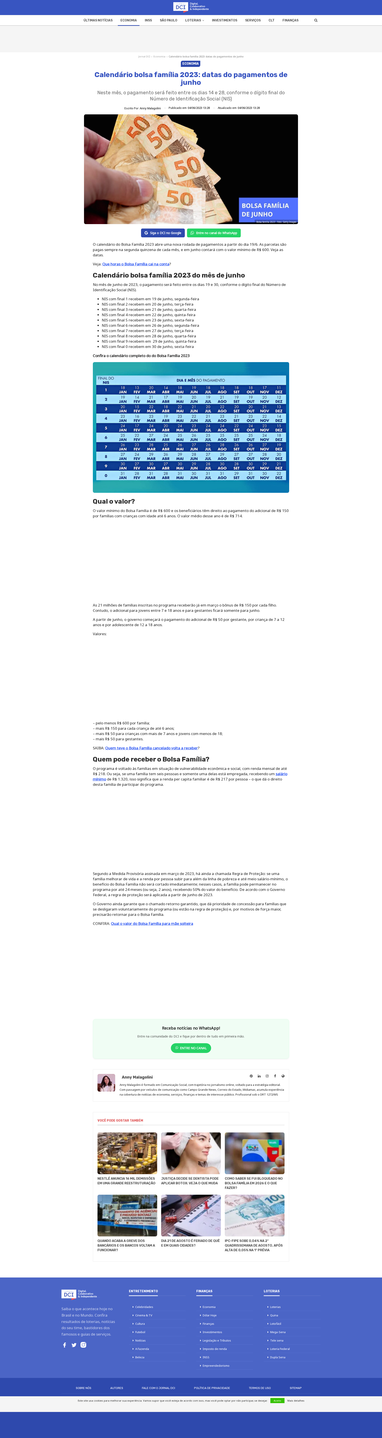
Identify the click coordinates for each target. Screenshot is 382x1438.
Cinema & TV (143, 1315)
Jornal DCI (144, 56)
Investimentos (224, 20)
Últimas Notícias (98, 20)
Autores (116, 1388)
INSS (148, 20)
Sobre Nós (83, 1388)
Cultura (140, 1324)
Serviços (253, 20)
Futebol (140, 1332)
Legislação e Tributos (217, 1340)
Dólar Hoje (210, 1315)
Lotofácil (275, 1324)
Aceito (277, 1400)
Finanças (290, 20)
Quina (274, 1315)
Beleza (139, 1357)
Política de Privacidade (212, 1388)
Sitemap (296, 1388)
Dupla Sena (277, 1357)
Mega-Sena (278, 1332)
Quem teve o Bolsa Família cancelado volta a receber (151, 747)
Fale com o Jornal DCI (158, 1388)
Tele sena (276, 1340)
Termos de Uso (260, 1388)
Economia (128, 20)
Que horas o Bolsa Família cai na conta (135, 263)
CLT (272, 20)
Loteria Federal (280, 1349)
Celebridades (144, 1307)
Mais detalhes (295, 1400)
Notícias (140, 1340)
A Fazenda (142, 1349)
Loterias (193, 20)
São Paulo (168, 20)
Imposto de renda (215, 1349)
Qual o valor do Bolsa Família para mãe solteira (152, 923)
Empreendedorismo (216, 1366)
